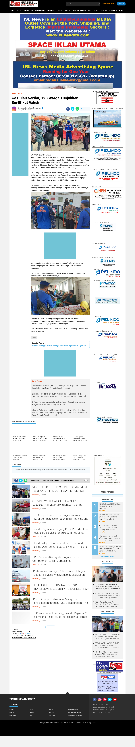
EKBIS (31, 710)
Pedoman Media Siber (100, 707)
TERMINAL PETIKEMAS (116, 10)
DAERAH (12, 710)
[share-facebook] (68, 109)
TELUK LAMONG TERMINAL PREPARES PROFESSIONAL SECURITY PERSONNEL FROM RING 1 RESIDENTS (60, 589)
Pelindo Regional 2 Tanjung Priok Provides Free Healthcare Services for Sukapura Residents (60, 531)
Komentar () (85, 109)
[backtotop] (67, 694)
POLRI (34, 337)
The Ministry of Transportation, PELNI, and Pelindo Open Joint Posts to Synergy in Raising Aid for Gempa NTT (60, 547)
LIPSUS (60, 10)
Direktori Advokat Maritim (101, 712)
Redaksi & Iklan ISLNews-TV (102, 704)
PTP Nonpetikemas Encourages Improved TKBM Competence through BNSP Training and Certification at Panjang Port (60, 519)
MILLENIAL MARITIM (79, 10)
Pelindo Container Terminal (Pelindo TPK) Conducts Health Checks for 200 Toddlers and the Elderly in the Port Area (110, 517)
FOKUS (51, 710)
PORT (89, 10)
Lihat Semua (50, 627)
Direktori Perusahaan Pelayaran (103, 710)
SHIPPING (104, 10)
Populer (121, 4)
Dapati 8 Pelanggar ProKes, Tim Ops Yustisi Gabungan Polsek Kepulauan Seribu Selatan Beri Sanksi (60, 346)
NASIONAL (12, 715)
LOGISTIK (67, 10)
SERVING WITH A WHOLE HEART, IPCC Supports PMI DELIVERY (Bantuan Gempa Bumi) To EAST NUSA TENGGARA (57, 505)
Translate (27, 633)
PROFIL (96, 10)
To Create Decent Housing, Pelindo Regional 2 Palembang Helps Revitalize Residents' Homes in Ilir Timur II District (59, 617)
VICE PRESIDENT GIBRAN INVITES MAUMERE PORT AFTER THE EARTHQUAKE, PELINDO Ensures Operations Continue (60, 491)
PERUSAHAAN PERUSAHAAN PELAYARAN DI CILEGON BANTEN (110, 506)
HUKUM (11, 712)
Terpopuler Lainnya (107, 557)
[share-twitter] (72, 109)
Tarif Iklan (112, 707)
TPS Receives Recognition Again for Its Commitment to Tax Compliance (55, 559)
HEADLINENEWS (40, 10)
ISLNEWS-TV (51, 10)
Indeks (19, 10)
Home (12, 10)
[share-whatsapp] (77, 109)
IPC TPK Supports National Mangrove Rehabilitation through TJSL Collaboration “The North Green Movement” (60, 603)
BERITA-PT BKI (28, 10)
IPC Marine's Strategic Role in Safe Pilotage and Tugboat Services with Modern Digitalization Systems (60, 575)
